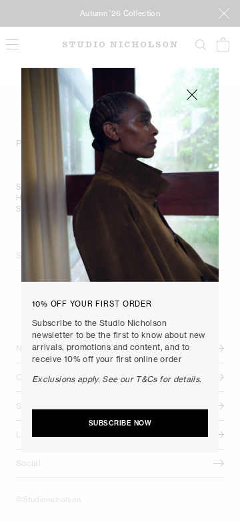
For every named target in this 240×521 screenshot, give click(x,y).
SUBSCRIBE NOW (120, 423)
